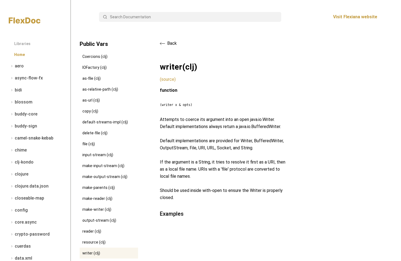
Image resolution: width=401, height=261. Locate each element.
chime (21, 150)
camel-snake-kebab (34, 138)
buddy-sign (26, 126)
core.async (26, 222)
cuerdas (23, 246)
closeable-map (29, 198)
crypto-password (32, 234)
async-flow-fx (29, 78)
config (21, 210)
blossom (23, 102)
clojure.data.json (32, 186)
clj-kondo (24, 162)
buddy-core (26, 114)
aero (19, 66)
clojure (21, 174)
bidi (18, 90)
